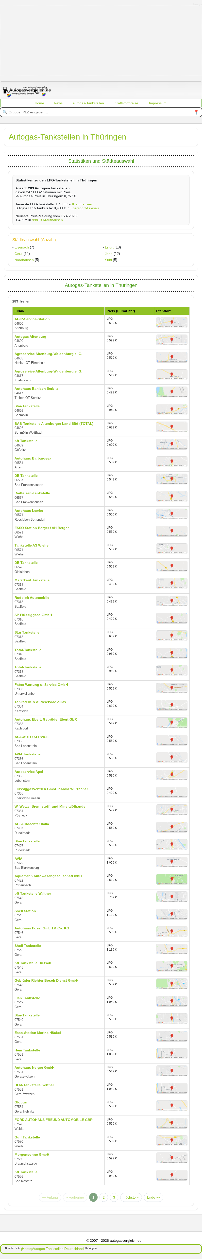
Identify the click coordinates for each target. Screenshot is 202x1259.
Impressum (158, 103)
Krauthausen (82, 204)
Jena (109, 254)
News (58, 103)
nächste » (131, 1197)
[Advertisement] (101, 40)
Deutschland (74, 1249)
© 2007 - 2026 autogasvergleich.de (113, 1240)
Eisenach (22, 247)
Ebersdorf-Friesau (84, 208)
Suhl (108, 260)
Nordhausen (24, 260)
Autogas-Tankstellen (88, 103)
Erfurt (109, 247)
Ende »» (153, 1197)
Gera (18, 254)
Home (39, 103)
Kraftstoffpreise (126, 103)
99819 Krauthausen (47, 220)
